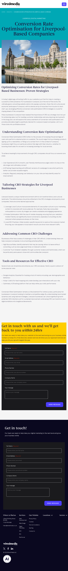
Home (3, 12)
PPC (20, 534)
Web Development (23, 519)
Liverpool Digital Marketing (34, 18)
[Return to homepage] (11, 4)
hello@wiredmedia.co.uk (10, 525)
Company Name (10, 378)
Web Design (22, 523)
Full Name (11, 348)
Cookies (31, 521)
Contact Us (32, 531)
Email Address (12, 358)
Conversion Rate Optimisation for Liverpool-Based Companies (32, 12)
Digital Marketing (21, 527)
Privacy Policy (32, 518)
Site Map (31, 528)
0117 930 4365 (8, 522)
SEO (20, 531)
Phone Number (9, 368)
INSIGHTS (9, 12)
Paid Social (22, 537)
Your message (9, 388)
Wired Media (10, 552)
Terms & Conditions (34, 524)
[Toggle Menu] (64, 4)
